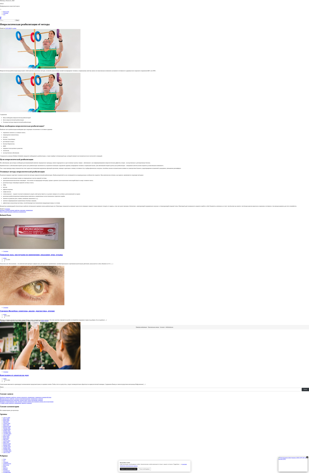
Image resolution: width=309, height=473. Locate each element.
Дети (4, 459)
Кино (4, 466)
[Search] (0, 18)
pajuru (14, 28)
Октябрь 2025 (7, 432)
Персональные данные (153, 327)
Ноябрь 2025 (6, 430)
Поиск (2, 387)
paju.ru (2, 3)
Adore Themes (44, 320)
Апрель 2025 (6, 440)
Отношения (6, 470)
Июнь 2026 (6, 420)
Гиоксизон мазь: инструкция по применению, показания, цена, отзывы (31, 255)
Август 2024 (6, 452)
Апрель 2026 (6, 423)
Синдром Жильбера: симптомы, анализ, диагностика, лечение (27, 311)
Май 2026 (6, 422)
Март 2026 (6, 425)
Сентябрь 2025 (7, 433)
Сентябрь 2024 (7, 451)
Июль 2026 (6, 419)
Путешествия (7, 472)
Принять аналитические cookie (128, 469)
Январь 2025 (6, 445)
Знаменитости (7, 463)
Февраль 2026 (7, 426)
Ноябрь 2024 (6, 448)
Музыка (5, 469)
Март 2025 (6, 442)
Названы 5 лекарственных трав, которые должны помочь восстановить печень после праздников (26, 401)
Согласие (162, 327)
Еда (4, 14)
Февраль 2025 (7, 443)
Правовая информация (141, 327)
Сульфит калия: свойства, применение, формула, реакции (16, 403)
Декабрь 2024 (7, 446)
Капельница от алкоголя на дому (14, 375)
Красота (5, 468)
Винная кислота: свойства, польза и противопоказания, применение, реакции (21, 398)
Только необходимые (144, 469)
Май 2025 (6, 439)
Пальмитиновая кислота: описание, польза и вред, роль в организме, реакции (21, 400)
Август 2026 (6, 417)
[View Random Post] (0, 17)
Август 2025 (6, 435)
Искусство (6, 11)
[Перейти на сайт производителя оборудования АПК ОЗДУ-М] (293, 464)
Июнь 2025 (6, 438)
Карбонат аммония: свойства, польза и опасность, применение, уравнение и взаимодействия (25, 397)
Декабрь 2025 (7, 429)
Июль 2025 (6, 436)
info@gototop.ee (169, 327)
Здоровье (5, 13)
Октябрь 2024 (7, 449)
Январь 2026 (6, 427)
